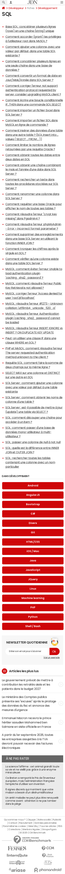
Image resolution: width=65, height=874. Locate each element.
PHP (32, 607)
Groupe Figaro (49, 829)
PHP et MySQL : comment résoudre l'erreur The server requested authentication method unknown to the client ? (33, 352)
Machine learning (32, 598)
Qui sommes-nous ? (14, 820)
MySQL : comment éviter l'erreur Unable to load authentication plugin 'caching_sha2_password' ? (33, 273)
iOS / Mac (33, 551)
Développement (47, 8)
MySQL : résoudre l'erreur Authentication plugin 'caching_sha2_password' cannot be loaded (32, 318)
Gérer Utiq (33, 826)
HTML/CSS (33, 542)
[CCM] (47, 848)
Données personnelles (45, 823)
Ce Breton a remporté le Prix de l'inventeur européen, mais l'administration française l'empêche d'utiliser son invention (30, 781)
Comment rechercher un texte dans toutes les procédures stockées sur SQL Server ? (31, 184)
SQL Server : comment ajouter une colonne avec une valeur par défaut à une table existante (34, 387)
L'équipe (31, 820)
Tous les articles (48, 826)
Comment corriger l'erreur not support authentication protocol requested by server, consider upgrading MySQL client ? (33, 90)
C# (33, 513)
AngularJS (33, 495)
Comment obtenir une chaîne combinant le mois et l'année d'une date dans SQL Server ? (33, 169)
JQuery (33, 579)
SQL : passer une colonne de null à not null (32, 442)
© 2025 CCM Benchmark (32, 833)
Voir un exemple (52, 657)
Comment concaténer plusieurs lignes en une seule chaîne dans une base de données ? (33, 65)
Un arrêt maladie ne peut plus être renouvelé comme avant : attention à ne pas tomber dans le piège (31, 800)
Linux (33, 588)
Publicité (57, 820)
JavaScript (33, 570)
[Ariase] (17, 870)
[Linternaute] (17, 855)
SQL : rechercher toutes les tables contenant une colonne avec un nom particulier (30, 462)
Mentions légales (31, 829)
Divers (33, 523)
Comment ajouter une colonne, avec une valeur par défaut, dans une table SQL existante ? (32, 51)
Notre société (44, 820)
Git (33, 532)
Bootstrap (33, 504)
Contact (12, 823)
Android (33, 485)
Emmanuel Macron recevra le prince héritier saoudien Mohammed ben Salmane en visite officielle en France (26, 722)
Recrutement (25, 823)
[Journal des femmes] (17, 848)
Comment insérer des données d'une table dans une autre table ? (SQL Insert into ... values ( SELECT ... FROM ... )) (34, 134)
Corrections (15, 829)
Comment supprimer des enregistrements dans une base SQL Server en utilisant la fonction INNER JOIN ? (34, 238)
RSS (60, 826)
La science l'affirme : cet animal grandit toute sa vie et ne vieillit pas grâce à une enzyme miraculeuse (32, 769)
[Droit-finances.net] (47, 855)
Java (33, 560)
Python (33, 617)
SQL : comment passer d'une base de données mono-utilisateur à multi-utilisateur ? (30, 432)
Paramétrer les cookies (14, 826)
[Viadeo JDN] (47, 862)
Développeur (16, 8)
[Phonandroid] (47, 870)
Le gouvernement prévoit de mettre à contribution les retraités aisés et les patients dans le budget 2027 (27, 684)
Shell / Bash (32, 626)
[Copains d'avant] (17, 862)
